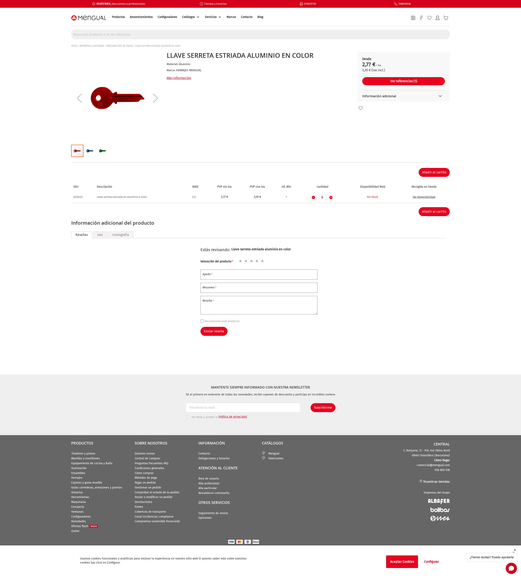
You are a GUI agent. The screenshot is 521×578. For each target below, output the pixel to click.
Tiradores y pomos (83, 453)
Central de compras (147, 458)
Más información (179, 78)
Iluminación (78, 468)
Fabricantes (274, 458)
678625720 (310, 3)
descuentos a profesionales (120, 3)
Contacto (247, 17)
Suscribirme (323, 407)
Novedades (78, 521)
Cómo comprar (144, 473)
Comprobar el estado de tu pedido (157, 492)
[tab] (81, 235)
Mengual (272, 453)
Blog (260, 17)
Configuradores (167, 17)
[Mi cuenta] (437, 18)
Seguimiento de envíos (213, 513)
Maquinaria (78, 502)
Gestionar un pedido (148, 487)
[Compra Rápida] (421, 18)
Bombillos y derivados (92, 45)
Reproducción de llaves (120, 45)
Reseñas (82, 235)
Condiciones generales (149, 468)
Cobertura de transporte (150, 511)
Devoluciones (143, 502)
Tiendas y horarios (215, 3)
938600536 (404, 3)
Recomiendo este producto (222, 321)
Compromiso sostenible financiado (157, 521)
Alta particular (207, 488)
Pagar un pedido (145, 482)
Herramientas (80, 497)
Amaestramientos (141, 17)
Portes (139, 507)
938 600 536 (442, 470)
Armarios (77, 492)
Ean (100, 235)
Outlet (75, 531)
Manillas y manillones (85, 458)
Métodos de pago (146, 477)
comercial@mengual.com (433, 465)
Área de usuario (208, 478)
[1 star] (239, 260)
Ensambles (78, 473)
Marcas (231, 17)
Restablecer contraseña (213, 493)
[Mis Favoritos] (429, 18)
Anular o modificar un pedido (153, 497)
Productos (118, 17)
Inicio (74, 45)
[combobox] (260, 34)
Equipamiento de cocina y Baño (91, 463)
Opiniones (205, 518)
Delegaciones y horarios (214, 458)
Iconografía (120, 235)
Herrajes (76, 477)
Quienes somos (145, 453)
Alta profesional (208, 483)
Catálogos (188, 17)
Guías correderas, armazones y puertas (96, 487)
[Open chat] (511, 568)
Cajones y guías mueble (86, 482)
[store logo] (88, 18)
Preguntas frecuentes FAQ (151, 463)
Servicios (211, 17)
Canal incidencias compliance (154, 516)
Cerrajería (77, 507)
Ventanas (77, 511)
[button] (79, 98)
